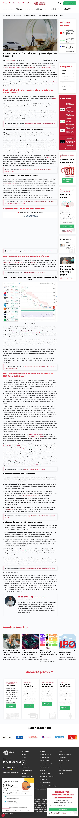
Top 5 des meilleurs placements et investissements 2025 (37, 568)
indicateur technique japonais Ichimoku (23, 331)
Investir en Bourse (45, 754)
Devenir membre (70, 3)
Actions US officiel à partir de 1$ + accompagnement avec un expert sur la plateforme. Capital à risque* (70, 141)
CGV (60, 767)
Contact (61, 773)
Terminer (28, 810)
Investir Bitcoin (44, 757)
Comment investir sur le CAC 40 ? (34, 273)
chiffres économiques (35, 435)
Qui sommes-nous (67, 180)
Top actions (39, 9)
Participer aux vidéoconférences (65, 708)
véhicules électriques (9, 183)
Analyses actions (27, 770)
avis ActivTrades (52, 82)
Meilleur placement (46, 764)
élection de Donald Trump (36, 437)
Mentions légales (64, 761)
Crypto (33, 9)
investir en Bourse (17, 80)
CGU (60, 764)
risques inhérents (36, 465)
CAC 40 (49, 65)
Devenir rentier (66, 80)
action (54, 99)
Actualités (6, 9)
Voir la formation (29, 706)
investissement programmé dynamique (24, 448)
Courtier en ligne (45, 761)
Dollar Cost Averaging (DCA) (12, 446)
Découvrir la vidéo (66, 278)
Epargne (24, 764)
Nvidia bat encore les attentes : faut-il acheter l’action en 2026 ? (29, 652)
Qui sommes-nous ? (65, 754)
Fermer (7, 810)
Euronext (34, 262)
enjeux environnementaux (31, 495)
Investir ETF (43, 780)
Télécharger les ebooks (11, 705)
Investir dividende (45, 783)
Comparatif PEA (45, 773)
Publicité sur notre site (65, 770)
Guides (13, 9)
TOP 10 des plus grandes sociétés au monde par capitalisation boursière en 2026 (48, 653)
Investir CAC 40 (45, 767)
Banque (64, 70)
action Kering (30, 67)
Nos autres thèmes (67, 9)
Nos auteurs (62, 757)
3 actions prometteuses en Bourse (34, 469)
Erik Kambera (10, 60)
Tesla (48, 157)
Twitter (42, 597)
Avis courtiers (19, 9)
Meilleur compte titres (47, 776)
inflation (23, 551)
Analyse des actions (54, 9)
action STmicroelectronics (12, 67)
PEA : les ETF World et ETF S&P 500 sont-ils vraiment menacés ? (11, 652)
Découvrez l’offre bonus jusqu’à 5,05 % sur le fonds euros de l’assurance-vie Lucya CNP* (70, 131)
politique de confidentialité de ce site (58, 813)
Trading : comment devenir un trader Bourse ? (37, 251)
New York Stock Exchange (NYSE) (13, 262)
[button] (3, 815)
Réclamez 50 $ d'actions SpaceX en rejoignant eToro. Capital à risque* (70, 121)
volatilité (13, 461)
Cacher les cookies (17, 810)
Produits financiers (67, 86)
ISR (62, 83)
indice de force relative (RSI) (33, 333)
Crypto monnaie (66, 76)
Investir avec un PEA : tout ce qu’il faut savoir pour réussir (70, 245)
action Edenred (46, 67)
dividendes (10, 509)
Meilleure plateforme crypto (48, 786)
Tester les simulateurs (47, 704)
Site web (36, 597)
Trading (47, 9)
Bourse (28, 9)
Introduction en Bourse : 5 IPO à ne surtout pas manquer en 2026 (67, 652)
